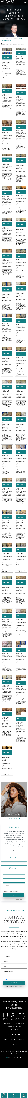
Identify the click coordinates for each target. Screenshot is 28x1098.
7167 (22, 56)
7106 (8, 422)
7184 (22, 96)
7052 (8, 685)
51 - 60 (6, 762)
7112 (8, 390)
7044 (8, 717)
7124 (8, 323)
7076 (8, 586)
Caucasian (23, 59)
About (12, 1039)
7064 (8, 653)
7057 (22, 653)
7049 (22, 686)
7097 (22, 455)
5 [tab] (19, 818)
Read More (4, 79)
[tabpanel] (14, 799)
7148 (8, 94)
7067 (22, 619)
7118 (8, 357)
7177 (8, 132)
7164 (8, 61)
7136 (8, 259)
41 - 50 (6, 66)
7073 (22, 586)
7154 (22, 164)
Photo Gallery (9, 38)
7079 (22, 553)
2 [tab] (11, 818)
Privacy (17, 986)
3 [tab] (14, 818)
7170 (22, 130)
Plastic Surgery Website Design (14, 1003)
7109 (22, 390)
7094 (8, 488)
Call (14, 1096)
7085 (22, 520)
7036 (8, 756)
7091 (22, 488)
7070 (8, 619)
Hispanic (8, 295)
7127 (22, 292)
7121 (22, 324)
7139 (22, 228)
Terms (21, 986)
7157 (8, 163)
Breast (15, 38)
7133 (22, 259)
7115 (22, 357)
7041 (22, 722)
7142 (8, 227)
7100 (8, 455)
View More (7, 57)
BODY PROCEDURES (14, 815)
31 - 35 (6, 98)
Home (2, 38)
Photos (4, 1096)
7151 (8, 196)
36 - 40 (20, 329)
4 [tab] (16, 818)
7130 (8, 293)
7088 (8, 520)
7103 (22, 423)
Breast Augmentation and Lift (6, 70)
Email (24, 1096)
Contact (21, 1039)
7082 (8, 553)
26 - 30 (20, 362)
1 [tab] (9, 818)
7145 (22, 195)
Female (7, 62)
